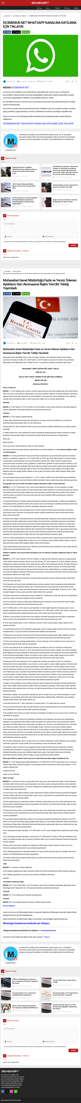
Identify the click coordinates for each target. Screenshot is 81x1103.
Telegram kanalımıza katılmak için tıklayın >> (29, 930)
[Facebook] (2, 1091)
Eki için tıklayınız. (9, 906)
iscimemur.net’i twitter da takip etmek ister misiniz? (26, 937)
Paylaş (8, 32)
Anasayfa (7, 16)
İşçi (14, 16)
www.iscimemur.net (11, 912)
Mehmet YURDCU (28, 206)
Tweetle (17, 32)
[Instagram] (11, 1091)
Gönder (27, 32)
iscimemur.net (10, 81)
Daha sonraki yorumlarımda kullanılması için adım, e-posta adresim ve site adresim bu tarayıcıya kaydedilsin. (35, 241)
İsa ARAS (25, 176)
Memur (17, 16)
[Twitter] (7, 1091)
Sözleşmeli (23, 16)
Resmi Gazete (17, 271)
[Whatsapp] (15, 1091)
